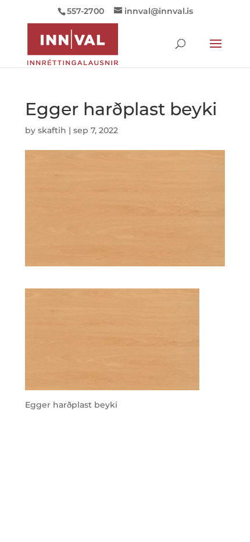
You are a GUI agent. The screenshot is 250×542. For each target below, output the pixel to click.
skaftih (52, 130)
